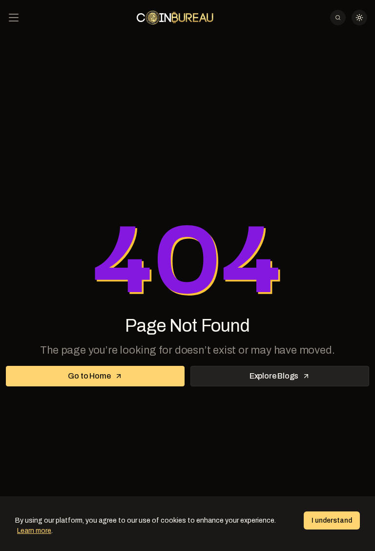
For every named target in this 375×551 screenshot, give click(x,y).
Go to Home (89, 376)
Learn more (34, 530)
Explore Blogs (274, 376)
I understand (332, 520)
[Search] (338, 17)
